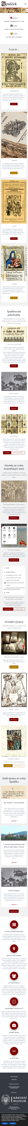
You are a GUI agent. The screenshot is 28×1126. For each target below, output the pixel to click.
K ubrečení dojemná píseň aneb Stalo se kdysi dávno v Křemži (14, 845)
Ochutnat (14, 365)
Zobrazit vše (14, 911)
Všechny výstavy (18, 765)
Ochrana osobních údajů (14, 1086)
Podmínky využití (14, 1087)
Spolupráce (14, 1079)
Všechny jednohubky (18, 452)
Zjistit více (14, 103)
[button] (11, 11)
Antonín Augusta (14, 891)
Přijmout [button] (5, 1123)
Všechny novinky (19, 609)
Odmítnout (12, 1123)
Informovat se (13, 517)
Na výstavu (14, 667)
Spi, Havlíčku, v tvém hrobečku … (14, 804)
